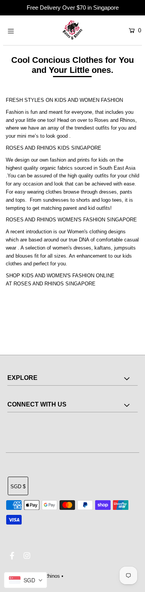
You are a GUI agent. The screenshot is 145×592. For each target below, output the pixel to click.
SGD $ (18, 486)
